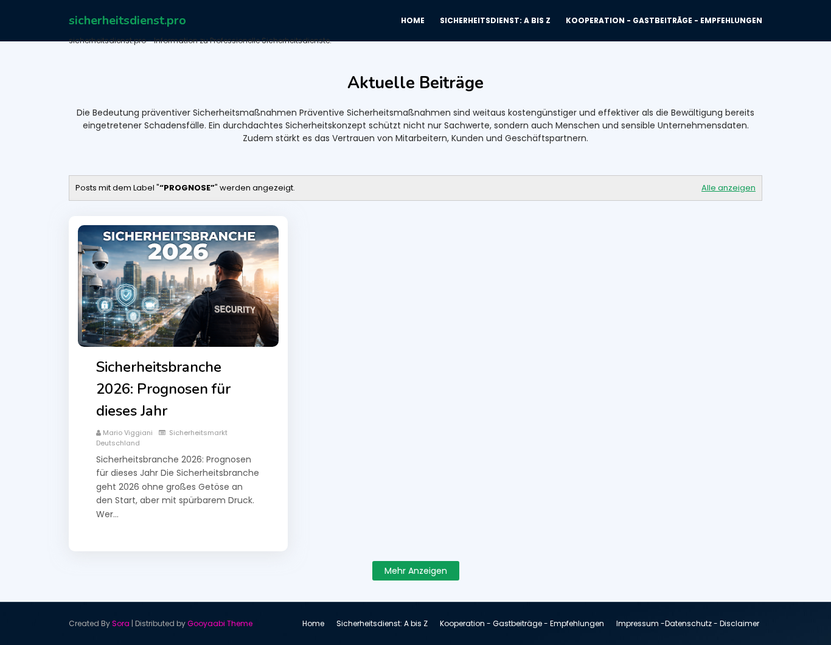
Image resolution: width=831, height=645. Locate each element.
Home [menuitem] (413, 20)
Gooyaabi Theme (219, 623)
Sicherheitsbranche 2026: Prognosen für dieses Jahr (163, 388)
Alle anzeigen (728, 188)
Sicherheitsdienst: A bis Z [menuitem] (495, 20)
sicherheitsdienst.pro (127, 20)
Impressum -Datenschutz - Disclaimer (687, 623)
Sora (121, 623)
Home (313, 623)
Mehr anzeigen (415, 571)
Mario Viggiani (128, 433)
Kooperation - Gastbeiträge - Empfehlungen (522, 623)
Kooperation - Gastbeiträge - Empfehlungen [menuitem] (664, 20)
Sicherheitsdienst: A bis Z (382, 623)
